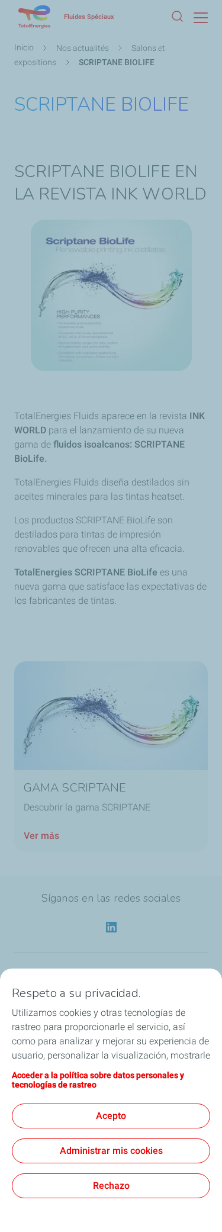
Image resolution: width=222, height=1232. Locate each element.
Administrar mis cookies (111, 1150)
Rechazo (111, 1185)
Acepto (111, 1115)
